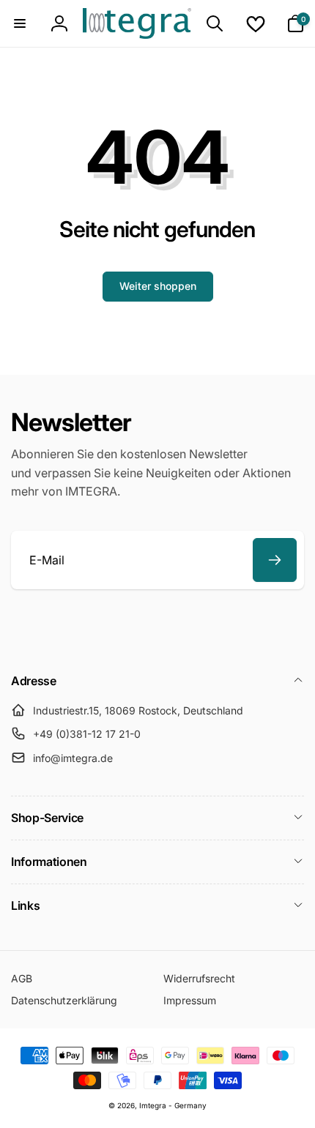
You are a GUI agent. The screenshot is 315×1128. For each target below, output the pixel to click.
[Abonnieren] (275, 560)
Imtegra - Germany (173, 1105)
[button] (20, 23)
